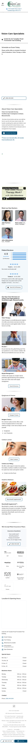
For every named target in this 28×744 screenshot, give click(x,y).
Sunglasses (7, 430)
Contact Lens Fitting (7, 463)
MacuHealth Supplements (9, 504)
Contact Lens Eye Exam (10, 473)
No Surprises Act (20, 731)
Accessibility (16, 729)
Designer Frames (6, 419)
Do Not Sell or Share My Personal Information (14, 736)
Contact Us (9, 729)
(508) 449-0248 (9, 698)
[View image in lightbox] (14, 139)
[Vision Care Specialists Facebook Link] (14, 706)
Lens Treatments (8, 433)
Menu (2, 5)
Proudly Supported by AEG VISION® (17, 726)
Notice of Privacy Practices (9, 732)
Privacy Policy (20, 732)
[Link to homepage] (14, 4)
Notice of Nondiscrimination (9, 731)
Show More (16, 282)
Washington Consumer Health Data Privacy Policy (13, 734)
